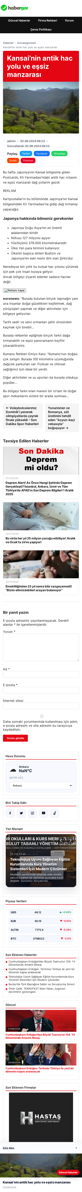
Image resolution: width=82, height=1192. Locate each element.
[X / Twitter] (21, 813)
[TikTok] (54, 813)
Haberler (8, 42)
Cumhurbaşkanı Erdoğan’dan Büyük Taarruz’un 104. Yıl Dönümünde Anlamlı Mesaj (42, 963)
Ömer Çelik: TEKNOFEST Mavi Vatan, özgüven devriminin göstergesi (37, 990)
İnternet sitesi (13, 701)
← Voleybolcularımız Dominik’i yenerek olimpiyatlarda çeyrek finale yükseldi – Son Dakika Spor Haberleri (22, 416)
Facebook (41, 153)
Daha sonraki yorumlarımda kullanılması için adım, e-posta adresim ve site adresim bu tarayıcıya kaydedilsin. (40, 725)
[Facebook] (10, 813)
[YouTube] (43, 813)
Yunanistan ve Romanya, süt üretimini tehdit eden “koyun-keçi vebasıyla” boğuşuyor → (61, 418)
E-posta (10, 685)
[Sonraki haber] (69, 840)
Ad (6, 669)
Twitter (26, 153)
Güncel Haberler (19, 20)
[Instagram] (32, 813)
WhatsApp (59, 153)
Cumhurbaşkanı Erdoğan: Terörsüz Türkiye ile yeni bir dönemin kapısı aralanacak (42, 970)
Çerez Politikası (41, 29)
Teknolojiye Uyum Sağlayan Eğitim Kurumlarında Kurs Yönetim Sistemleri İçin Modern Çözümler (41, 978)
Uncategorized (26, 42)
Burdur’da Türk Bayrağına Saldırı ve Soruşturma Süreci (42, 984)
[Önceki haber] (61, 840)
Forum (69, 20)
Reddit (13, 160)
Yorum (9, 632)
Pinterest (28, 160)
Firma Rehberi (47, 20)
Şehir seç (16, 777)
